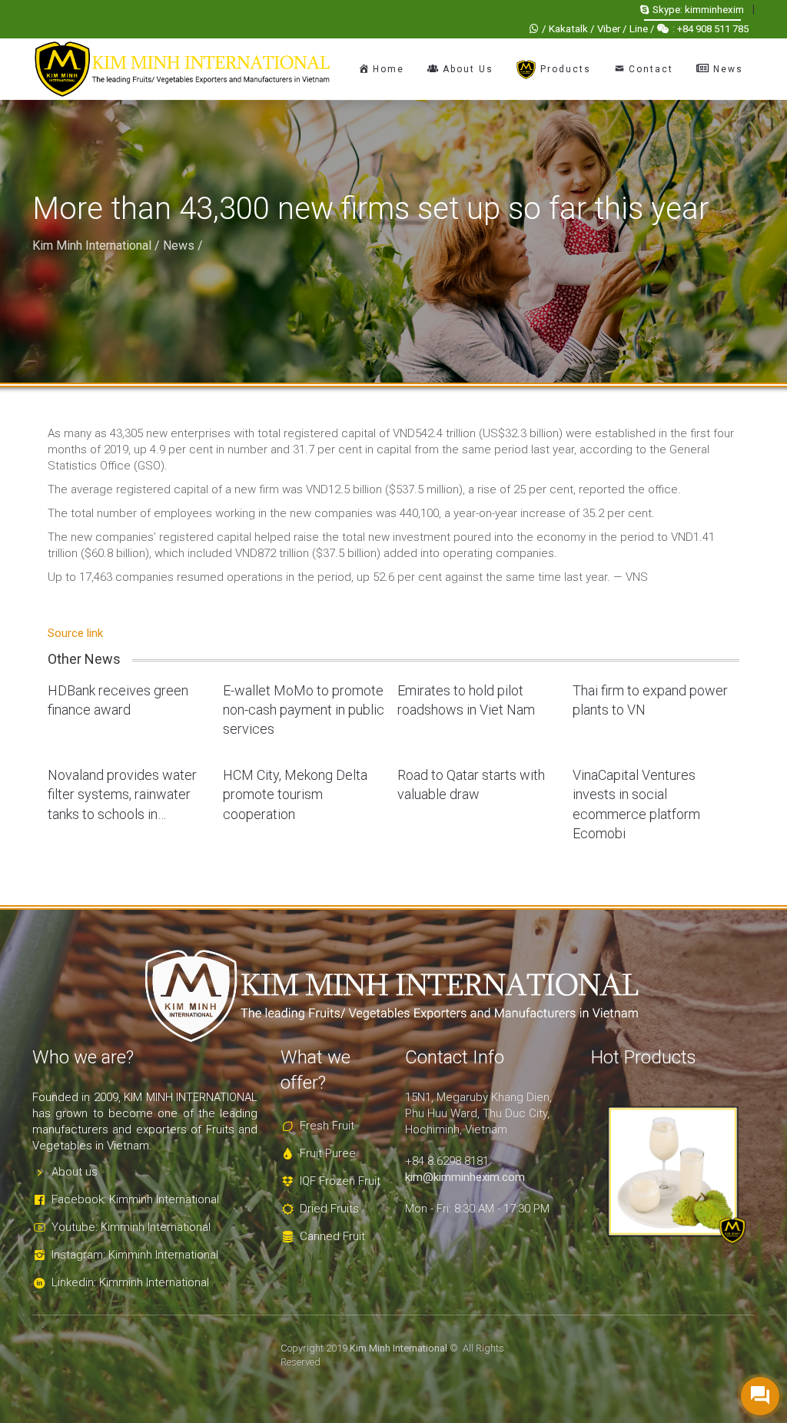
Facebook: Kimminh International (135, 1199)
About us (74, 1172)
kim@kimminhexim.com (465, 1177)
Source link (75, 633)
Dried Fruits (329, 1209)
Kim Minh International (91, 245)
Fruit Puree (328, 1153)
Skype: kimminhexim (698, 9)
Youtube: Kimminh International (131, 1227)
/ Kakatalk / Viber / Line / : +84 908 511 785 (645, 29)
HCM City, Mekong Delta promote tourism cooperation (295, 794)
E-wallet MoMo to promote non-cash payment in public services (303, 709)
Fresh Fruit (327, 1126)
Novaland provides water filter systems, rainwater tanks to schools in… (122, 794)
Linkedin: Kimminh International (130, 1282)
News (178, 245)
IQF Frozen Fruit (340, 1181)
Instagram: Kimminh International (134, 1255)
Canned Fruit (332, 1236)
